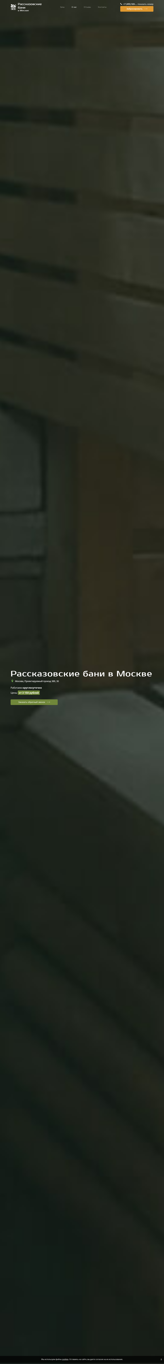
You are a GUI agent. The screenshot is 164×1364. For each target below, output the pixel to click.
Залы (62, 7)
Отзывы (87, 7)
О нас (74, 7)
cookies (65, 1359)
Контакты (102, 7)
